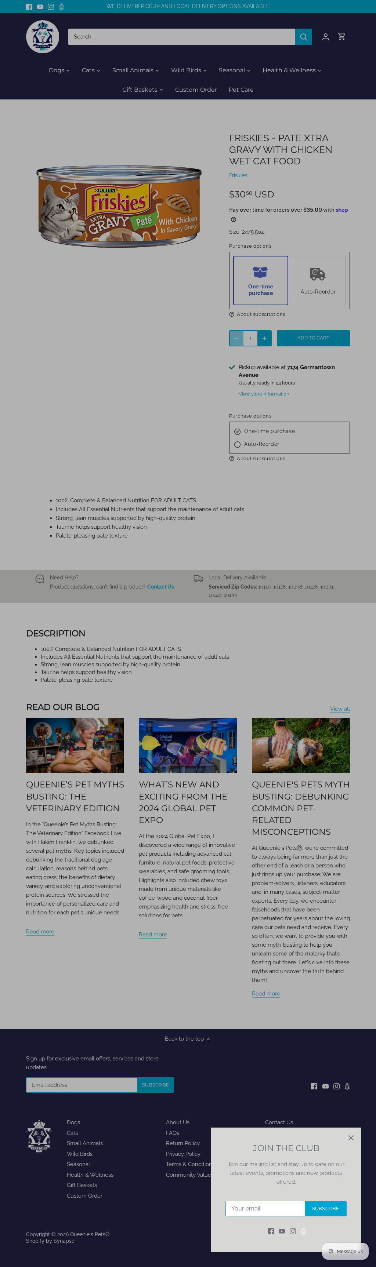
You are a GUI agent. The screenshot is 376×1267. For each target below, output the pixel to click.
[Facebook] (271, 1231)
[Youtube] (282, 1231)
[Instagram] (293, 1231)
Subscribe (325, 1208)
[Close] (351, 1138)
